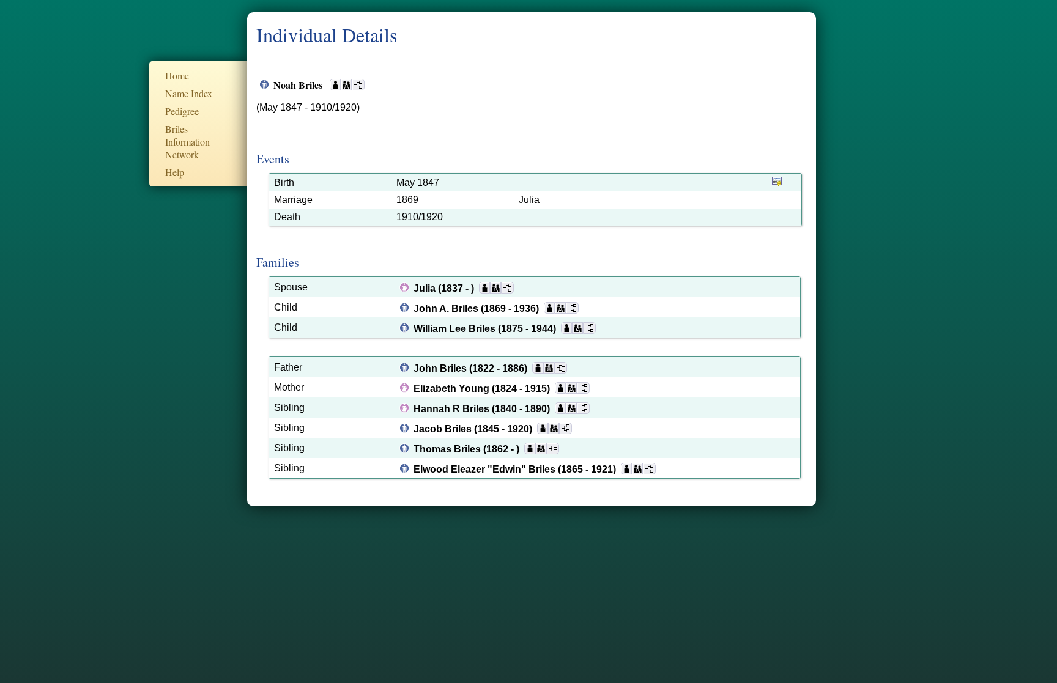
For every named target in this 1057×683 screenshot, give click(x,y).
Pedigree (182, 111)
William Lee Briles (456, 328)
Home (177, 75)
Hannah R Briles (453, 409)
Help (174, 172)
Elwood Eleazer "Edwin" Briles (486, 469)
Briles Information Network (187, 141)
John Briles (441, 368)
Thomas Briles (448, 449)
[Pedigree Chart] (358, 84)
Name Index (188, 93)
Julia (426, 288)
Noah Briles (299, 85)
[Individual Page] (335, 84)
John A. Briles (447, 308)
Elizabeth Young (453, 388)
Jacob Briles (444, 429)
